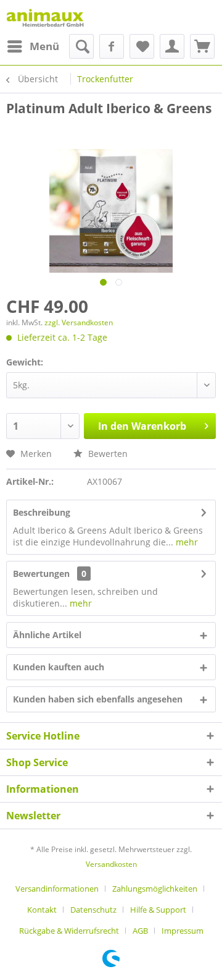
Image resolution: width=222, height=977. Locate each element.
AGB (140, 930)
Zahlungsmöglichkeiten (154, 888)
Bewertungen (41, 573)
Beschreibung (41, 512)
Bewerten (107, 453)
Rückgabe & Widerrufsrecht (69, 930)
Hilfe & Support (158, 909)
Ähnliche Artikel (47, 635)
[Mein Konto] (172, 46)
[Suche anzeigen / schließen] (81, 46)
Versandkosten (111, 864)
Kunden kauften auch (58, 667)
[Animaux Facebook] (111, 46)
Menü (44, 46)
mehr (185, 542)
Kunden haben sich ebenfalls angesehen (98, 699)
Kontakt (42, 909)
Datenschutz (93, 909)
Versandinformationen (57, 888)
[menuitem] (32, 46)
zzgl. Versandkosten (78, 322)
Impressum (183, 930)
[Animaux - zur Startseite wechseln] (45, 17)
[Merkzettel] (142, 46)
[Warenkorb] (202, 46)
